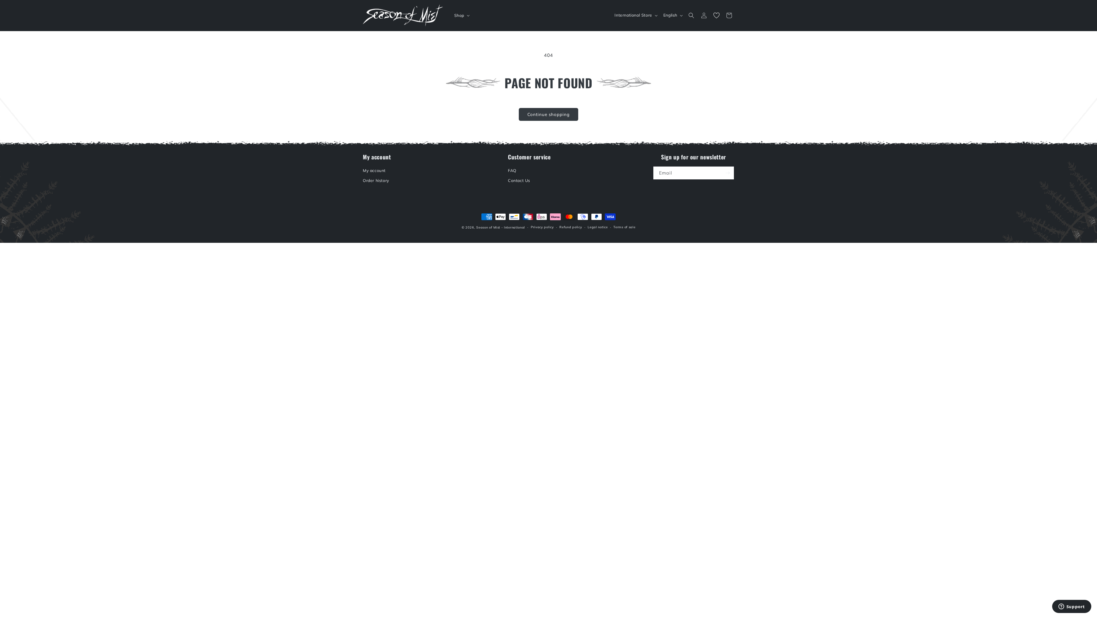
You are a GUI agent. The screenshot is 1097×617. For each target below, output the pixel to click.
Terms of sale (624, 227)
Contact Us (519, 180)
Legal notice (598, 227)
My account (374, 170)
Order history (376, 180)
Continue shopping (548, 114)
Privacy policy (542, 227)
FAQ (512, 170)
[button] (461, 15)
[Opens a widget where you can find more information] (1071, 607)
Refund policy (570, 227)
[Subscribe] (727, 173)
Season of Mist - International (500, 227)
